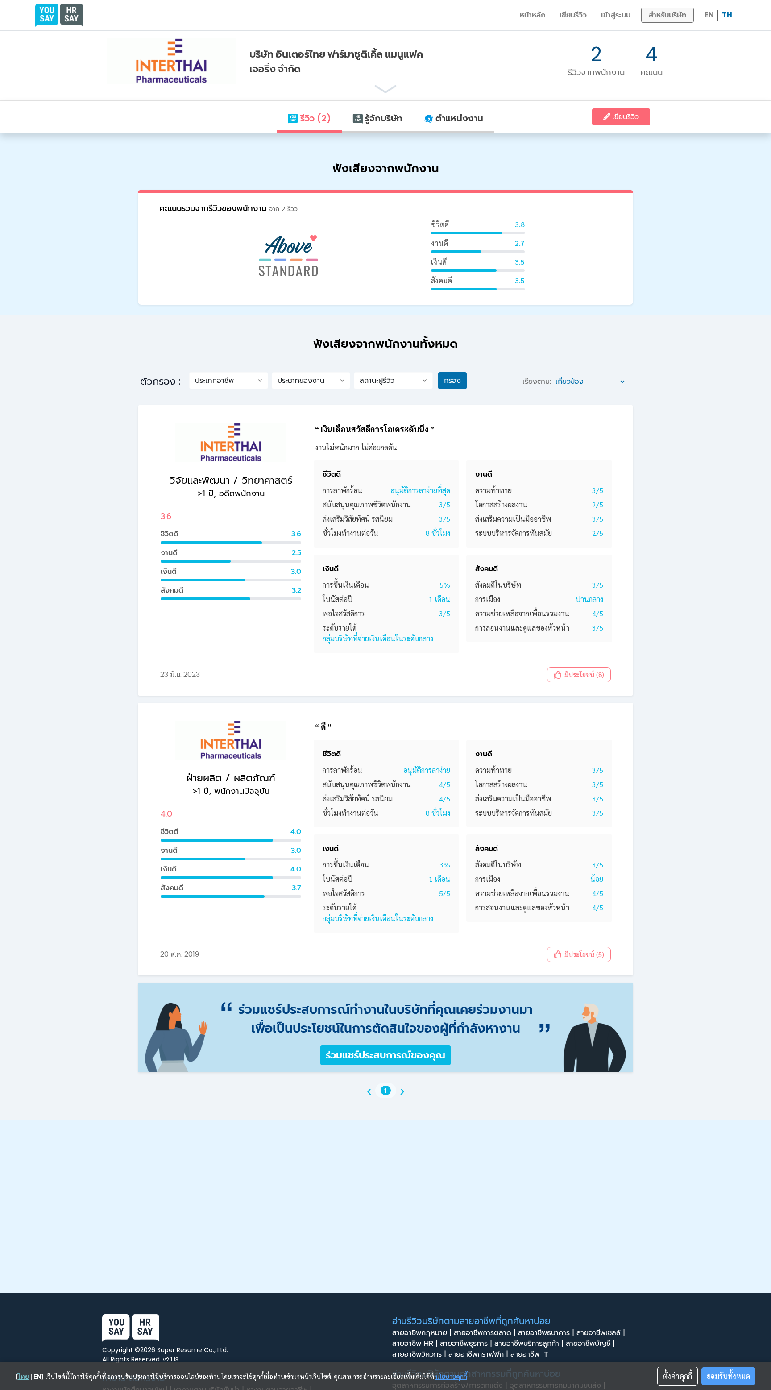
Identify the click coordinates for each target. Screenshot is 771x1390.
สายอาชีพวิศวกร (419, 1354)
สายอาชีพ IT (530, 1354)
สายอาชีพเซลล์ (600, 1333)
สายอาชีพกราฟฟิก (478, 1354)
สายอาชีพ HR (414, 1343)
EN (709, 15)
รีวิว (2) (314, 118)
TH (727, 15)
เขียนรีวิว (573, 15)
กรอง (452, 380)
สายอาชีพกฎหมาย (421, 1333)
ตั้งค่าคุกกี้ (677, 1376)
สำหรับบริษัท (667, 15)
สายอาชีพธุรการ (466, 1343)
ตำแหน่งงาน (458, 118)
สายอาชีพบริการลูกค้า (528, 1343)
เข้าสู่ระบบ (615, 15)
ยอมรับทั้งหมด (728, 1376)
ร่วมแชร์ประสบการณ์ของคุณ (385, 1055)
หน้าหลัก (532, 15)
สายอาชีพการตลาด (484, 1333)
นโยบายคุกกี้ (451, 1376)
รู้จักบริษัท (382, 118)
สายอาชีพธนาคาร (546, 1333)
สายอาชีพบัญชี (590, 1343)
